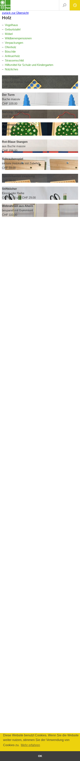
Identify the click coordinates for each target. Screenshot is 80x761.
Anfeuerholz (12, 56)
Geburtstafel (12, 29)
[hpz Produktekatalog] (5, 5)
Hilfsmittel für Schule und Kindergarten (29, 64)
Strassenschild (14, 60)
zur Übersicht (15, 12)
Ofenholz (10, 47)
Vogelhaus (11, 25)
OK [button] (40, 756)
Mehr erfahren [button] (30, 745)
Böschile (10, 51)
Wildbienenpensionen (18, 38)
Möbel (9, 33)
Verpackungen (14, 42)
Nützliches (11, 69)
